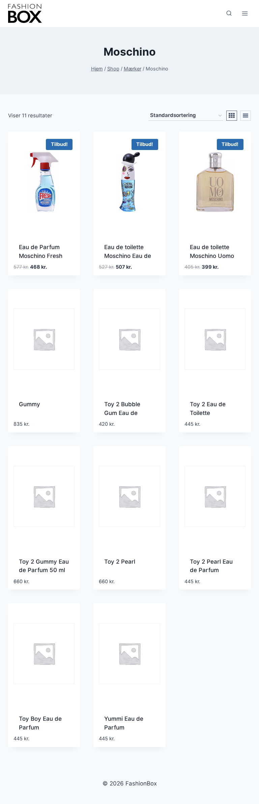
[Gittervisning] (231, 116)
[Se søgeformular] (229, 13)
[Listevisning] (245, 116)
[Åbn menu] (244, 13)
